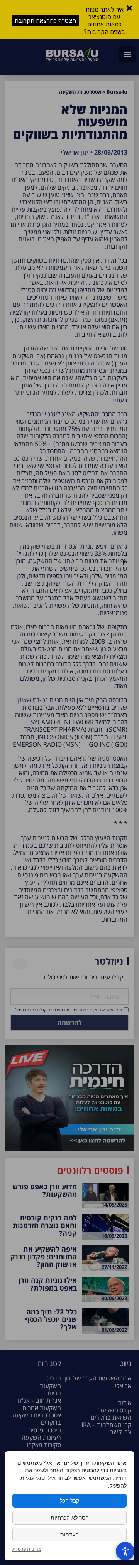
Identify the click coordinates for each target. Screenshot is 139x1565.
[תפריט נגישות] (125, 1551)
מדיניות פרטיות (26, 1549)
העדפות (69, 1534)
